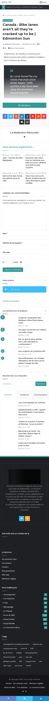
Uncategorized (9, 595)
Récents (8, 395)
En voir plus (23, 105)
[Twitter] (21, 518)
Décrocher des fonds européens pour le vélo (12, 178)
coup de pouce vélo (10, 648)
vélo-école (18, 666)
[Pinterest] (32, 116)
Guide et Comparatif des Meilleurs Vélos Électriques (30, 320)
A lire (5, 603)
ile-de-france (8, 653)
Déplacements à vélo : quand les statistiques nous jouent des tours (31, 412)
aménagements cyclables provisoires (16, 644)
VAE (20, 661)
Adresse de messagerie (13, 243)
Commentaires (40, 395)
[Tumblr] (27, 116)
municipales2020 (31, 653)
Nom (5, 233)
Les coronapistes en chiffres (31, 403)
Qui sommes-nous (9, 559)
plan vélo (29, 657)
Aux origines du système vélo (31, 351)
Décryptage (8, 607)
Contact (5, 567)
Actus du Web (17, 15)
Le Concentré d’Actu (11, 627)
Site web (6, 252)
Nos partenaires (8, 571)
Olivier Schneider (9, 657)
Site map (5, 575)
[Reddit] (38, 116)
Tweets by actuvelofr (11, 301)
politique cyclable (9, 661)
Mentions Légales (9, 579)
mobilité (19, 653)
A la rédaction (9, 599)
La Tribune (7, 611)
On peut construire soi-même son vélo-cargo (32, 331)
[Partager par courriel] (21, 121)
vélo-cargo (7, 666)
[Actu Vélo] (6, 2)
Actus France (8, 619)
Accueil (7, 15)
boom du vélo (37, 644)
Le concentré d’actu (37, 687)
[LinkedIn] (21, 116)
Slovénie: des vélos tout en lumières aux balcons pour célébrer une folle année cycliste (36, 163)
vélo (40, 661)
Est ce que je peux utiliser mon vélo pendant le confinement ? (30, 341)
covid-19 (24, 648)
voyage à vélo (30, 661)
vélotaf (28, 666)
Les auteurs (6, 563)
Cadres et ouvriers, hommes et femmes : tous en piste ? (31, 422)
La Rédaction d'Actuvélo (11, 44)
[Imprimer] (27, 121)
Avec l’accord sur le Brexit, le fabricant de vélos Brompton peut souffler (35, 179)
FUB (31, 648)
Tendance (24, 395)
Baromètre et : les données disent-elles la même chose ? (29, 433)
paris (20, 657)
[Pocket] (43, 116)
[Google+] (16, 116)
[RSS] (27, 518)
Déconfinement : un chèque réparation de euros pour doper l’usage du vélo (31, 360)
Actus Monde (29, 15)
